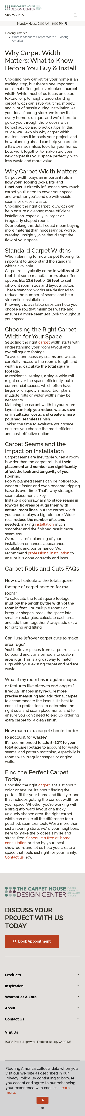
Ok (43, 1100)
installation (44, 524)
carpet (44, 342)
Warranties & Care (21, 997)
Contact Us (14, 1019)
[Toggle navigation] (76, 15)
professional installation (48, 553)
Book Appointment (34, 941)
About (10, 1008)
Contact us (14, 857)
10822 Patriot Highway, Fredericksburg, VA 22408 (38, 1041)
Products (13, 975)
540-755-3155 (14, 15)
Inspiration (14, 986)
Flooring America (16, 33)
